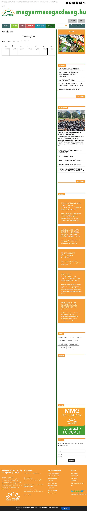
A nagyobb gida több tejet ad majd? (69, 89)
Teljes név (60, 454)
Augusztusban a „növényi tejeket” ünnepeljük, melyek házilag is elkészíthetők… (68, 74)
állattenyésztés (62, 347)
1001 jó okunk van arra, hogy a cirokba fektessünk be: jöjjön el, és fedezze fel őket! (71, 206)
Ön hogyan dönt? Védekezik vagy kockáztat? (68, 255)
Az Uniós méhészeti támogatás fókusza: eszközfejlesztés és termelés (69, 306)
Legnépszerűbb (63, 108)
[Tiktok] (80, 3)
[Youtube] (77, 3)
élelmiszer (70, 347)
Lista (5, 41)
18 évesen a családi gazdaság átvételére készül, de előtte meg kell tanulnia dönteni (71, 84)
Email (59, 449)
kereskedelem (62, 341)
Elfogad (66, 508)
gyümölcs (79, 337)
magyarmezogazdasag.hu (51, 12)
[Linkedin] (73, 3)
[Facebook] (67, 3)
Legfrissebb (62, 65)
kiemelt (76, 341)
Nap (18, 41)
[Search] (66, 26)
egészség (72, 337)
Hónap (9, 41)
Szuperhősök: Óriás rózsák (67, 80)
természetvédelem (74, 344)
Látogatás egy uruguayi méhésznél (69, 69)
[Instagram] (70, 3)
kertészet (70, 341)
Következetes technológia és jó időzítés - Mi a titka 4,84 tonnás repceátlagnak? (70, 277)
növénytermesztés (63, 344)
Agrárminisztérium (63, 337)
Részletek (19, 509)
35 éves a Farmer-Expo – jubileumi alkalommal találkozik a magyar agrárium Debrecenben (70, 233)
